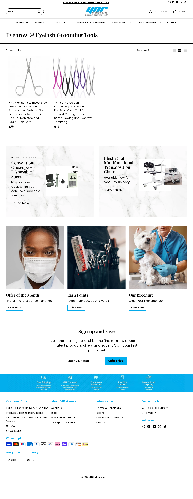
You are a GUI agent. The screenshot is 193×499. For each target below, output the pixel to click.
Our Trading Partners (109, 417)
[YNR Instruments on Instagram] (143, 426)
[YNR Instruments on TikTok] (165, 426)
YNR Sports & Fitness (64, 422)
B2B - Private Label (63, 417)
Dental (60, 22)
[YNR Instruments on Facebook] (148, 426)
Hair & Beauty (122, 22)
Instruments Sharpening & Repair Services (26, 419)
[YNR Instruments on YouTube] (154, 426)
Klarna (100, 413)
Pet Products (150, 22)
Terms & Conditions (108, 408)
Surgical (42, 22)
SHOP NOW (21, 203)
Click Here (14, 307)
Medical (22, 22)
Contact (101, 422)
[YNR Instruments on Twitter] (159, 426)
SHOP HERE (114, 189)
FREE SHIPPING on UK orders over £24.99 (86, 2)
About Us (56, 408)
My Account (13, 431)
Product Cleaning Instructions (24, 413)
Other (172, 22)
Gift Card (11, 426)
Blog (54, 413)
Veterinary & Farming (89, 22)
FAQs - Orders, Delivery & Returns (27, 408)
